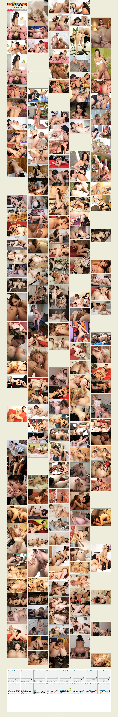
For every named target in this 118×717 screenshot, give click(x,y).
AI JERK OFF (17, 9)
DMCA (65, 714)
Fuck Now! (24, 9)
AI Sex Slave (10, 9)
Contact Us (70, 714)
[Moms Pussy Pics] (17, 4)
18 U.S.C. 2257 (60, 714)
